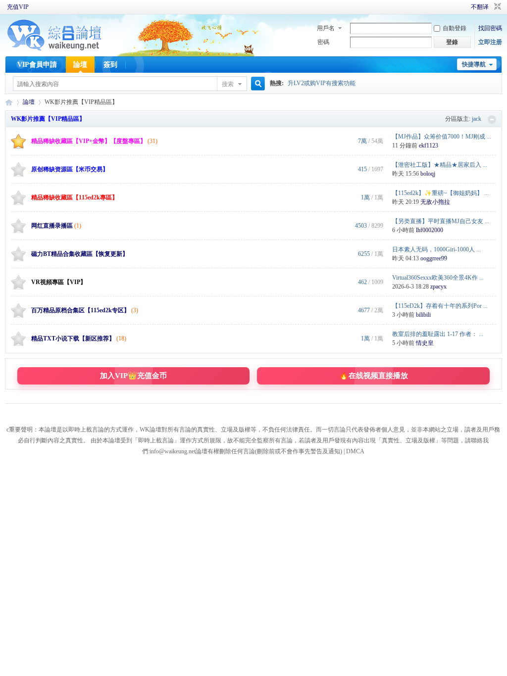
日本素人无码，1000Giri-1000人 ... (436, 249)
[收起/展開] (492, 119)
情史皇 (425, 342)
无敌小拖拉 (435, 201)
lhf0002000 (429, 230)
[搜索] (256, 84)
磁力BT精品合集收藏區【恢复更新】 (79, 253)
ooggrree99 (433, 258)
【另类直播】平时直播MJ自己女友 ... (440, 221)
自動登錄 (454, 28)
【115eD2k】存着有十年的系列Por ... (440, 305)
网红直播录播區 (52, 225)
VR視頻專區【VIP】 (58, 282)
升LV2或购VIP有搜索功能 (321, 83)
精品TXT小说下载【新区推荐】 (73, 338)
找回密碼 (490, 28)
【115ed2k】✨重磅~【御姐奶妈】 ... (440, 193)
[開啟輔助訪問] (457, 6)
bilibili (423, 314)
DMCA (355, 451)
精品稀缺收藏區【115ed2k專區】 (74, 197)
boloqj (427, 173)
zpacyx (438, 286)
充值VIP (18, 6)
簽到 (110, 64)
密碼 (323, 42)
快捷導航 (474, 64)
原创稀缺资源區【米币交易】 (69, 169)
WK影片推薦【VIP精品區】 (48, 118)
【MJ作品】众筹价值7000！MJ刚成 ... (441, 136)
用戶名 (326, 28)
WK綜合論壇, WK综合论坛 (9, 102)
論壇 (80, 64)
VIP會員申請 (37, 64)
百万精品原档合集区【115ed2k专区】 (80, 310)
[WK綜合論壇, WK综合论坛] (54, 49)
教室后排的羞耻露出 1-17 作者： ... (437, 334)
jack (476, 118)
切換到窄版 (496, 6)
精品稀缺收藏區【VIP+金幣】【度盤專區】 (88, 141)
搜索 (228, 84)
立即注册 (490, 42)
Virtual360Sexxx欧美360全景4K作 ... (438, 277)
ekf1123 (428, 145)
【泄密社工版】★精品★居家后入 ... (439, 164)
